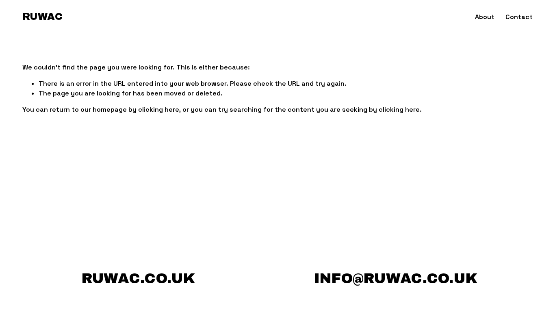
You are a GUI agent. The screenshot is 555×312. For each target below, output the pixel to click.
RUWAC (42, 16)
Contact (519, 17)
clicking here (158, 109)
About (484, 17)
